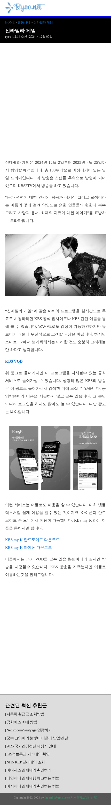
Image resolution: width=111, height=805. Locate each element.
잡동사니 (24, 22)
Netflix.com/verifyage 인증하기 (29, 730)
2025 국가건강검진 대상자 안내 (31, 746)
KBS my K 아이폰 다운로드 (28, 547)
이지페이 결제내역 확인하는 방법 (32, 786)
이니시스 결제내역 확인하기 (28, 770)
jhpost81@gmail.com (57, 797)
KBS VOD (14, 361)
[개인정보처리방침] (85, 797)
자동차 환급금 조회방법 (25, 714)
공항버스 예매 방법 (21, 722)
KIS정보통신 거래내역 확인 (28, 754)
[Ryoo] (25, 11)
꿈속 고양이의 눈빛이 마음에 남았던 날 (37, 738)
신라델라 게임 (43, 22)
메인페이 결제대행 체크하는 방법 (32, 778)
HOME (9, 22)
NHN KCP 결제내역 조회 (25, 762)
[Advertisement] (55, 101)
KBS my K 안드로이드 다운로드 (32, 540)
